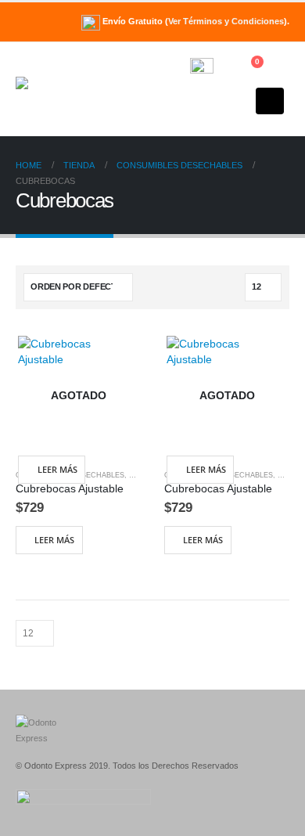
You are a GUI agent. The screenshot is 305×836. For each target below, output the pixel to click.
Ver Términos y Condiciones (226, 21)
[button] (152, 89)
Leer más (57, 469)
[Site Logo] (59, 89)
